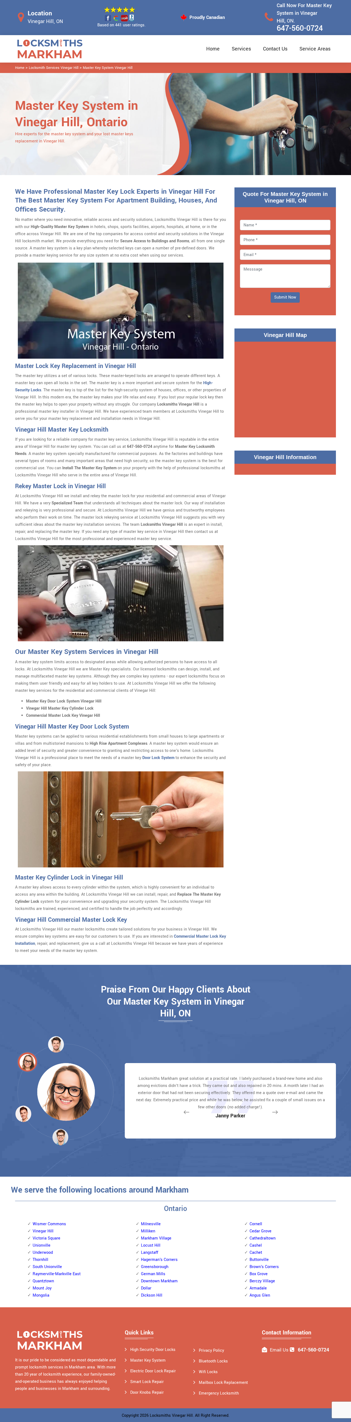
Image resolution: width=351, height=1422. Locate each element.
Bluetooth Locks (213, 1361)
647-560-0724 (300, 28)
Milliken (148, 1231)
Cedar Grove (260, 1231)
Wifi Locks (208, 1372)
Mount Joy (42, 1288)
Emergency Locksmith (219, 1393)
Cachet (256, 1252)
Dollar (146, 1288)
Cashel (256, 1245)
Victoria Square (46, 1238)
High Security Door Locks (153, 1350)
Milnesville (151, 1224)
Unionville (41, 1245)
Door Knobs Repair (147, 1392)
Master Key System (148, 1360)
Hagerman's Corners (159, 1260)
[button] (60, 1136)
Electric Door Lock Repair (153, 1371)
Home (213, 48)
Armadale (258, 1288)
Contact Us (275, 48)
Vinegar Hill (43, 1231)
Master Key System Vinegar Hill (107, 67)
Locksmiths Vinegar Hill (171, 1415)
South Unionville (47, 1267)
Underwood (43, 1252)
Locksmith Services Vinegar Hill (53, 67)
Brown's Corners (264, 1267)
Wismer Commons (49, 1224)
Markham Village (156, 1238)
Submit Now (285, 297)
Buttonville (259, 1260)
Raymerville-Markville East (57, 1274)
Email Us (279, 1350)
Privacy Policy (211, 1350)
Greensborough (154, 1267)
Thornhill (40, 1260)
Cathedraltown (263, 1238)
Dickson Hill (151, 1295)
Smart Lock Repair (147, 1382)
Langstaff (149, 1252)
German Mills (153, 1274)
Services (241, 48)
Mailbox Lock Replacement (223, 1383)
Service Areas (314, 48)
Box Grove (259, 1274)
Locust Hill (150, 1245)
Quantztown (43, 1281)
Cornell (256, 1224)
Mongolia (41, 1295)
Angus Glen (260, 1295)
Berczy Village (262, 1281)
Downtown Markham (159, 1281)
